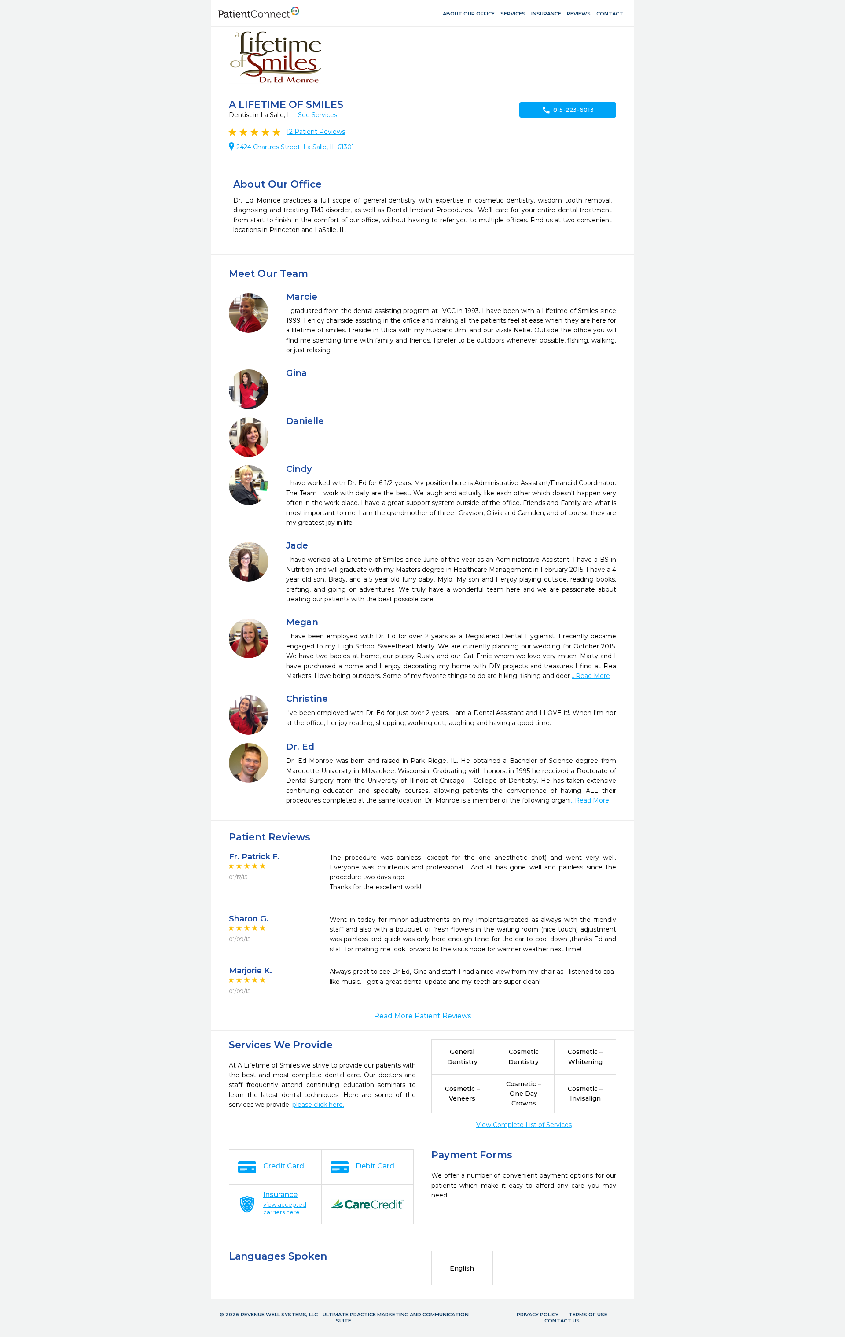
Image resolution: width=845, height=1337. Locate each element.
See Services (317, 115)
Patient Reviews (316, 132)
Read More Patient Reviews (422, 1016)
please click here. (318, 1105)
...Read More (591, 676)
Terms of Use (588, 1314)
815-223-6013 (568, 110)
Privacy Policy (537, 1314)
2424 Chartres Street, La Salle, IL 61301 (295, 147)
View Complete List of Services (524, 1125)
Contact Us (562, 1321)
